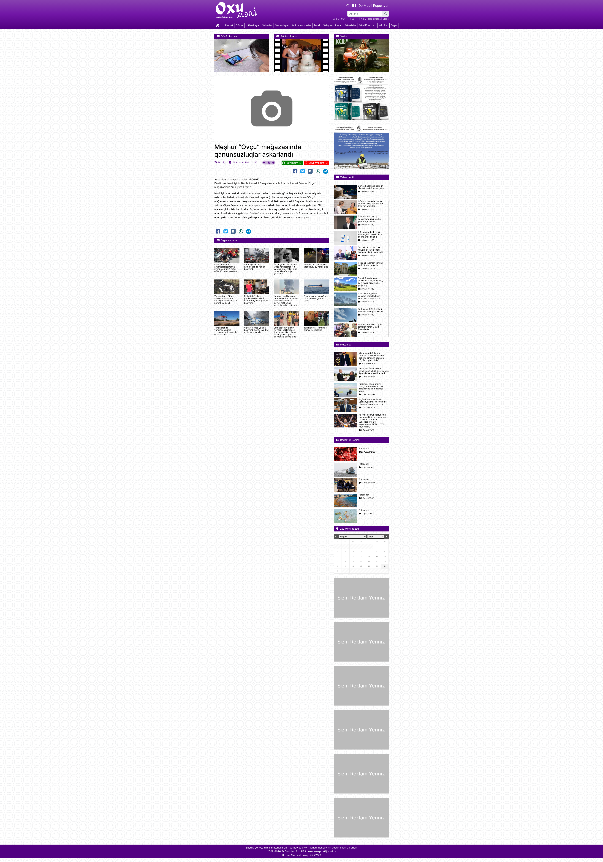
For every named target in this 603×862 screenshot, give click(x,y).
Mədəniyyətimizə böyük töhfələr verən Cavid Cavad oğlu (370, 326)
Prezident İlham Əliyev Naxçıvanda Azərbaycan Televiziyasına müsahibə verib (371, 387)
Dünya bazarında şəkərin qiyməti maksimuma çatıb (371, 187)
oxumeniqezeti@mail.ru (322, 851)
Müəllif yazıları (367, 25)
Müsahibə (350, 25)
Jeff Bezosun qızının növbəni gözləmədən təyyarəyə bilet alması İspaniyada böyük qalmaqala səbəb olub (285, 332)
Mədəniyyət (282, 25)
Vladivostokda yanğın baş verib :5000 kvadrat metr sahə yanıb (256, 330)
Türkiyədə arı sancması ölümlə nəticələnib (315, 328)
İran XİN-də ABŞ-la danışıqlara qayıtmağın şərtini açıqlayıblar (369, 219)
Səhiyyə (327, 25)
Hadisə (222, 162)
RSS (303, 851)
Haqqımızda (374, 18)
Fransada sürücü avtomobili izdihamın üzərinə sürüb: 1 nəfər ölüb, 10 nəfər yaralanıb (226, 268)
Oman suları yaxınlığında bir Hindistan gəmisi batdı (316, 298)
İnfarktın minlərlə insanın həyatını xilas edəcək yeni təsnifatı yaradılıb (371, 203)
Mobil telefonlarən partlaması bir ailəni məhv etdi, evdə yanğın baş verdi (256, 299)
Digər (394, 25)
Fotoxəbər (364, 448)
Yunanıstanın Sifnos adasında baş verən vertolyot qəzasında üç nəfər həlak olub (225, 299)
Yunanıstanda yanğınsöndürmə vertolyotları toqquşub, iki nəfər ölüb (225, 331)
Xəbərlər (267, 25)
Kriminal (383, 25)
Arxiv (363, 18)
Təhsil (317, 25)
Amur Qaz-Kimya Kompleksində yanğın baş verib (254, 266)
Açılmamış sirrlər (301, 25)
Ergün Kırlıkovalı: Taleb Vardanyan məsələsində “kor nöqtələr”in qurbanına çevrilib (373, 401)
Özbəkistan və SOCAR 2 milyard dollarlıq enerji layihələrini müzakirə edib (370, 249)
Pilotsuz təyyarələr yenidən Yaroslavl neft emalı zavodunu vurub (369, 296)
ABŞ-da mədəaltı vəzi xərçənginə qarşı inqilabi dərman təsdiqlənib (370, 234)
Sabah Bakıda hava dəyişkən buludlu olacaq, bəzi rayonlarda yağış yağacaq (370, 282)
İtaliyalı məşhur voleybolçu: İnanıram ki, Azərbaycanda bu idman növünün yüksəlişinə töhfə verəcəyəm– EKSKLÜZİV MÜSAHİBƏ (372, 421)
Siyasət (228, 25)
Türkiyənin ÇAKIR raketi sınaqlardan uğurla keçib (370, 310)
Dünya (239, 25)
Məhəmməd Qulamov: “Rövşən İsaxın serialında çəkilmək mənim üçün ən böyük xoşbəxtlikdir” (371, 357)
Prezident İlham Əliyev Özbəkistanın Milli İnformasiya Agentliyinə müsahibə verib (374, 371)
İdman (338, 25)
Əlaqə (386, 18)
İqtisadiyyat (253, 25)
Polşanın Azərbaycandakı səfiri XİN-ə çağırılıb (370, 264)
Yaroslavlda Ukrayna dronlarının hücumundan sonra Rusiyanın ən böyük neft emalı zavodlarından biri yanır (286, 300)
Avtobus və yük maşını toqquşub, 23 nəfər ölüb (316, 265)
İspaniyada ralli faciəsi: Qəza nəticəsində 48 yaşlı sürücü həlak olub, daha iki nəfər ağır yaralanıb (286, 269)
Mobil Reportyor (376, 6)
